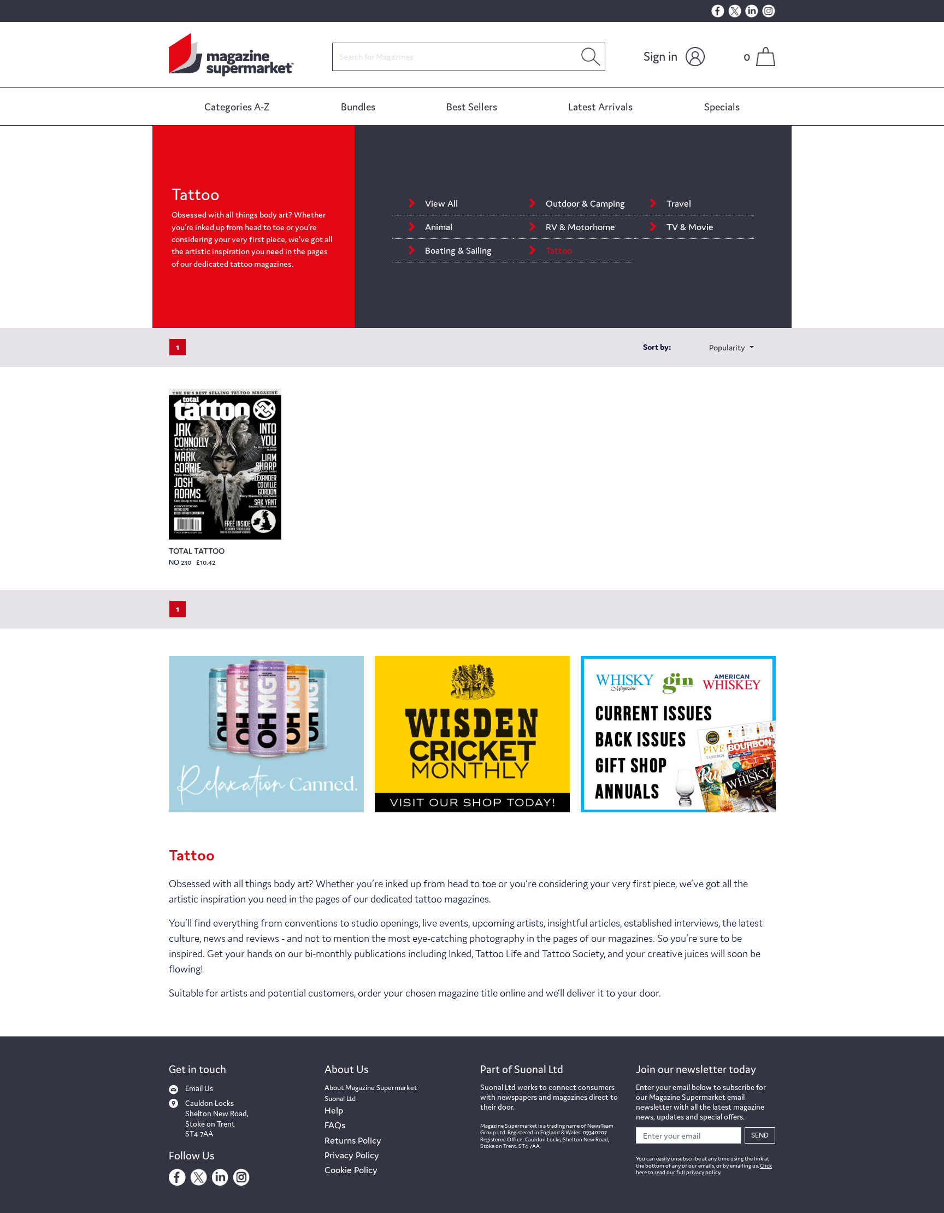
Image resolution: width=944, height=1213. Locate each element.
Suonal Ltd (340, 1098)
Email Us (199, 1088)
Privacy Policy (351, 1155)
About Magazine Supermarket (370, 1087)
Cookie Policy (350, 1170)
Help (333, 1110)
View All (441, 203)
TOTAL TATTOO (197, 551)
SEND (760, 1135)
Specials (722, 106)
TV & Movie (689, 227)
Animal (438, 227)
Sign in (660, 56)
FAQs (334, 1125)
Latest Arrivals (600, 106)
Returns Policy (352, 1140)
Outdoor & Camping (585, 203)
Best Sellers (471, 106)
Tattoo (559, 250)
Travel (680, 203)
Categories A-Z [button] (236, 106)
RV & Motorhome (580, 227)
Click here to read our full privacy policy (704, 1169)
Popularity (728, 347)
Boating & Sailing (458, 250)
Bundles (358, 106)
